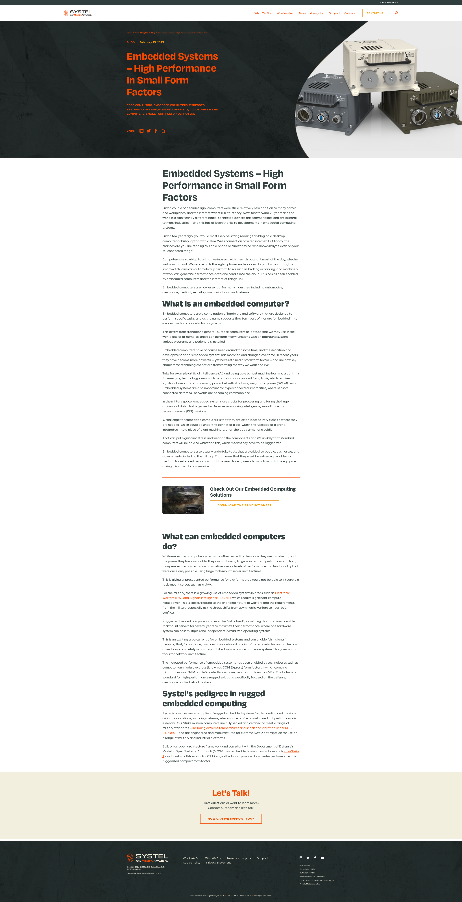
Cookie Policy (191, 862)
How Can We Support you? (231, 818)
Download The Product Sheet (244, 505)
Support (334, 13)
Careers (349, 13)
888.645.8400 (245, 896)
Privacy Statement (218, 862)
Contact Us (375, 13)
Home (129, 33)
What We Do (262, 13)
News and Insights (311, 13)
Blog (153, 33)
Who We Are (285, 13)
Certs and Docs (389, 2)
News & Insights (141, 33)
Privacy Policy (155, 873)
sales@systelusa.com (263, 896)
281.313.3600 (232, 896)
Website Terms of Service (137, 873)
